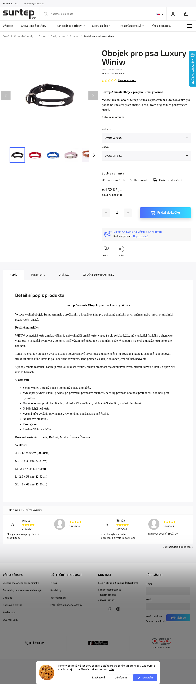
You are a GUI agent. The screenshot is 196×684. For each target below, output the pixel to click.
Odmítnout (121, 677)
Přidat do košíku (168, 212)
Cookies (7, 598)
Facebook (109, 609)
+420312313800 (107, 595)
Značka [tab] (98, 275)
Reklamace (9, 612)
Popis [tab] (13, 275)
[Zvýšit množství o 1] (128, 213)
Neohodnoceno (127, 80)
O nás (54, 583)
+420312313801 (107, 600)
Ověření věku (10, 620)
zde (111, 669)
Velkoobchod (58, 598)
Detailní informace (113, 117)
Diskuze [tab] (64, 275)
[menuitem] (10, 26)
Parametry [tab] (38, 275)
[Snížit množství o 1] (106, 213)
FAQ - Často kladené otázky (66, 605)
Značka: (113, 73)
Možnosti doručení (170, 180)
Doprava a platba (12, 605)
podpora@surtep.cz (109, 590)
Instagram (118, 609)
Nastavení (98, 678)
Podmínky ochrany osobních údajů (22, 590)
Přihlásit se (178, 618)
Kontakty (56, 590)
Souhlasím (147, 677)
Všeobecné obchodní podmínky (21, 583)
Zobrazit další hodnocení (177, 547)
